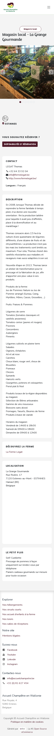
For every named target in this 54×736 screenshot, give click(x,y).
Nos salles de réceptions (15, 623)
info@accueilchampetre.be (20, 678)
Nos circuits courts (11, 609)
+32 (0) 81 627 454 (17, 683)
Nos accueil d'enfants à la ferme (18, 614)
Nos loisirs (7, 619)
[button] (2, 72)
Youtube (11, 654)
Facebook (12, 650)
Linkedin (11, 659)
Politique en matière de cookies (27, 722)
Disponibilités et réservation (20, 144)
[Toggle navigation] (49, 7)
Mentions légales (11, 635)
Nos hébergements (12, 605)
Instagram (12, 664)
